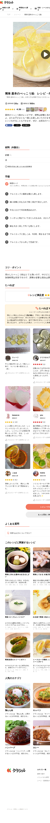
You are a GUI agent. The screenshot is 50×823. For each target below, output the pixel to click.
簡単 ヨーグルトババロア (15, 617)
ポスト (18, 125)
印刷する (27, 125)
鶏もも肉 (9, 710)
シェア (10, 125)
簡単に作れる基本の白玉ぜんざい (17, 575)
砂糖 (7, 155)
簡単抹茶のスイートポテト (15, 660)
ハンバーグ (10, 747)
